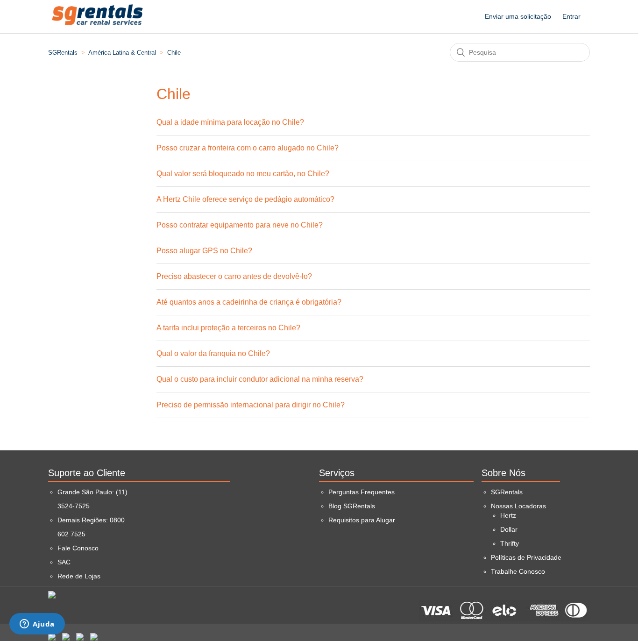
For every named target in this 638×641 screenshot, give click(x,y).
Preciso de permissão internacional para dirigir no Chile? (250, 405)
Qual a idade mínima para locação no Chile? (230, 122)
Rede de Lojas (78, 576)
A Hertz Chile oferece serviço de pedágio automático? (245, 199)
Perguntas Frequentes (361, 492)
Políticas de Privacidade (526, 557)
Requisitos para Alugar (361, 520)
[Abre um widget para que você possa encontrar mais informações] (37, 624)
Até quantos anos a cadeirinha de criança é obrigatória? (248, 302)
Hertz (508, 515)
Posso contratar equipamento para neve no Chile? (239, 225)
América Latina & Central (122, 52)
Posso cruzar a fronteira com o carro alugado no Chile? (247, 148)
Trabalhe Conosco (518, 571)
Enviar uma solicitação (518, 16)
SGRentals (63, 52)
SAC (64, 562)
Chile (174, 52)
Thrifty (509, 543)
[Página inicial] (98, 31)
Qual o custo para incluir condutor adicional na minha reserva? (259, 379)
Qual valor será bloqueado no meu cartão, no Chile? (242, 174)
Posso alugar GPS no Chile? (204, 251)
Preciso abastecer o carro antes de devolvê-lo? (234, 276)
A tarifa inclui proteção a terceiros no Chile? (228, 328)
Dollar (508, 529)
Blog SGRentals (351, 506)
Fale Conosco (78, 548)
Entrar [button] (571, 16)
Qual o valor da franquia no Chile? (213, 353)
